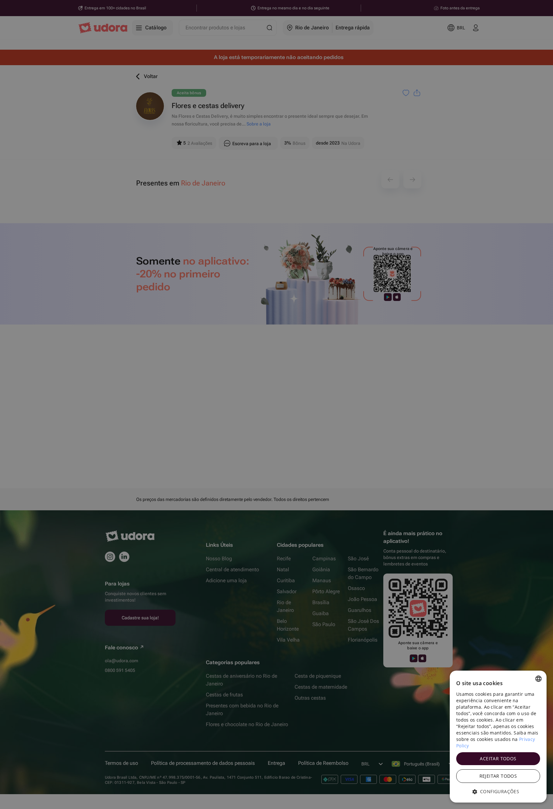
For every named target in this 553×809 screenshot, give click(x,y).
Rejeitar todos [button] (498, 776)
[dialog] (498, 737)
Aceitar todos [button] (498, 758)
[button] (498, 791)
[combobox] (538, 678)
